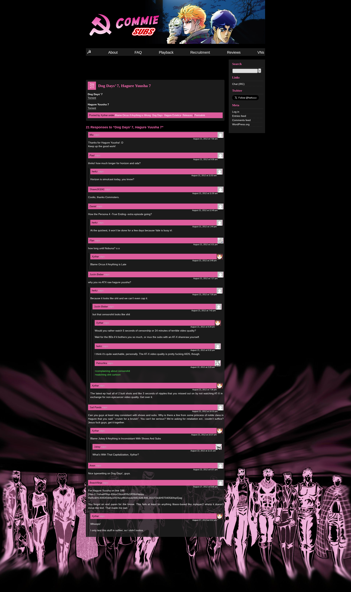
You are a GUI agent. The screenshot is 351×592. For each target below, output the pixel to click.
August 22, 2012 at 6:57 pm (205, 469)
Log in (235, 111)
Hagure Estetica (172, 115)
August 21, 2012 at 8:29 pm (202, 327)
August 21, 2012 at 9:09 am (205, 159)
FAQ (138, 52)
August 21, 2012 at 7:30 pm (204, 294)
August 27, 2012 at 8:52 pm (204, 520)
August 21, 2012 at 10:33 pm (205, 411)
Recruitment (200, 52)
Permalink (200, 115)
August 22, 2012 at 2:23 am (202, 367)
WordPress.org (241, 124)
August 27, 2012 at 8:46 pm (205, 487)
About (113, 52)
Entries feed (239, 115)
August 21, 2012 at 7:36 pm (204, 389)
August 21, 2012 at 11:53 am (204, 175)
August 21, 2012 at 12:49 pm (205, 210)
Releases (188, 115)
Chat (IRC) (238, 84)
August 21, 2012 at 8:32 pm (202, 350)
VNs (260, 52)
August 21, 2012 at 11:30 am (205, 193)
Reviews (234, 52)
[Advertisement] (155, 67)
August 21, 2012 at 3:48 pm (204, 260)
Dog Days (157, 115)
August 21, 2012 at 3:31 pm (205, 244)
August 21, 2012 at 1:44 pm (204, 226)
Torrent (92, 97)
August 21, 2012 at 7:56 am (205, 139)
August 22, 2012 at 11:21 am (203, 451)
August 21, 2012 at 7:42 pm (203, 310)
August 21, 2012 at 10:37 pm (204, 435)
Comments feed (241, 120)
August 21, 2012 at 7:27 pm (205, 278)
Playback (166, 52)
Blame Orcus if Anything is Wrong (133, 115)
